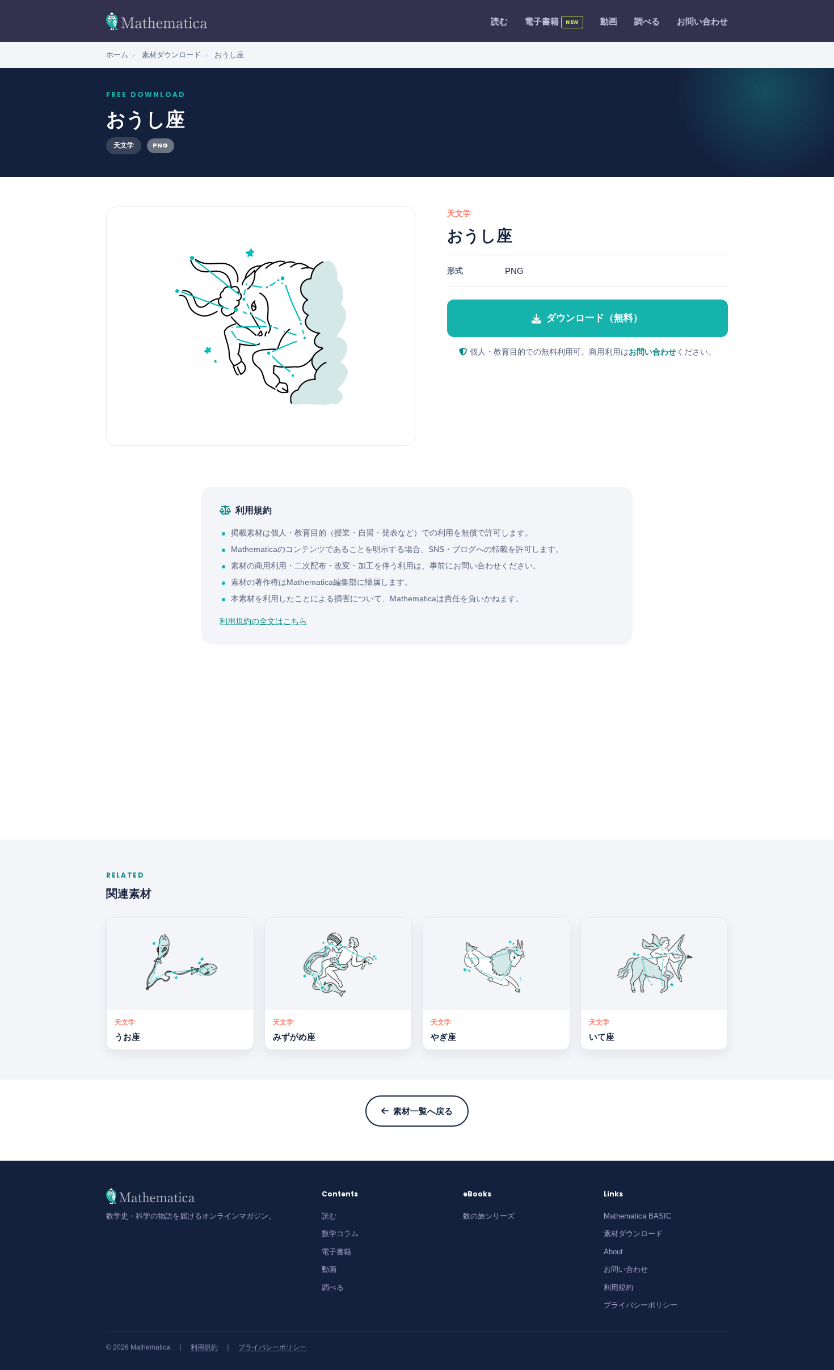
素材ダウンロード (171, 54)
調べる (647, 21)
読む (499, 21)
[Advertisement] (417, 742)
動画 (608, 21)
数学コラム (340, 1233)
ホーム (117, 54)
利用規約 (618, 1287)
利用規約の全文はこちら (263, 621)
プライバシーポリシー (640, 1305)
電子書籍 (552, 21)
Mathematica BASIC (637, 1216)
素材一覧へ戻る (423, 1111)
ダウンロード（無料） (594, 318)
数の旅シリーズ (489, 1216)
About (613, 1251)
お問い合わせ (702, 21)
